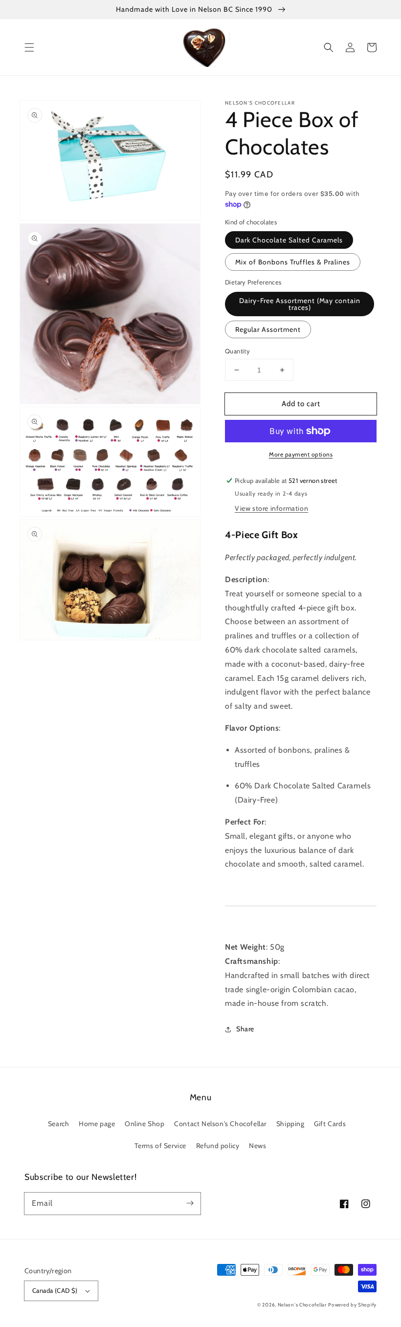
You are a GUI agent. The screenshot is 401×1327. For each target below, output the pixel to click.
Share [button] (245, 1028)
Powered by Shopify (352, 1305)
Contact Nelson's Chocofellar (220, 1123)
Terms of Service (160, 1145)
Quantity (237, 351)
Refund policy (218, 1145)
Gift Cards (330, 1123)
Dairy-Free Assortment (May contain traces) (299, 304)
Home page (97, 1123)
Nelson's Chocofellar (302, 1305)
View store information (271, 508)
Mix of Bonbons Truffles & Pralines (292, 262)
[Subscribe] (189, 1203)
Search (58, 1123)
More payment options (301, 454)
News (257, 1145)
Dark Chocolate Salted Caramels (289, 240)
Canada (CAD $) (55, 1290)
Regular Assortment (268, 329)
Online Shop (145, 1123)
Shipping (290, 1123)
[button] (29, 47)
